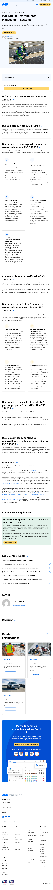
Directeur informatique (5, 873)
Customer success (32, 857)
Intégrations (5, 839)
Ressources (31, 827)
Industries (17, 827)
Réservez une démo (45, 4)
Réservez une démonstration (5, 848)
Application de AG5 (6, 837)
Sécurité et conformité (42, 865)
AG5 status (30, 865)
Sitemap (42, 835)
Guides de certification (30, 840)
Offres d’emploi (43, 840)
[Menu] (37, 4)
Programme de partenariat (5, 852)
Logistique (17, 842)
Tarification (4, 842)
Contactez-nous (44, 832)
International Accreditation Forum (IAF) (12, 483)
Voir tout (46, 633)
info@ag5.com (34, 0)
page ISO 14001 (32, 470)
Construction (18, 849)
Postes (4, 860)
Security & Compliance (43, 861)
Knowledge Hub (31, 859)
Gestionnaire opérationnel (5, 869)
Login (28, 0)
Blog (29, 830)
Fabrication (17, 834)
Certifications (5, 12)
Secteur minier (18, 839)
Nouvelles (42, 838)
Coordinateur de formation (6, 864)
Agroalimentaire (18, 837)
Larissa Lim (10, 36)
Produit (4, 827)
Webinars (30, 844)
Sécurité (42, 844)
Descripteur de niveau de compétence (31, 848)
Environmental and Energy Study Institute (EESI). (33, 494)
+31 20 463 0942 (42, 0)
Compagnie (43, 827)
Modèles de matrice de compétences (32, 836)
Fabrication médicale (17, 845)
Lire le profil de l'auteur (19, 605)
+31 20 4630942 (6, 802)
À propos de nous (44, 830)
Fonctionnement (6, 830)
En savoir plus (9, 673)
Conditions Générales (42, 848)
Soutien (29, 862)
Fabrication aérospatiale (18, 830)
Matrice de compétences (5, 833)
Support (30, 854)
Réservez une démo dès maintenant (26, 744)
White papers (31, 832)
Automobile (13, 12)
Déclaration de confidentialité (43, 857)
